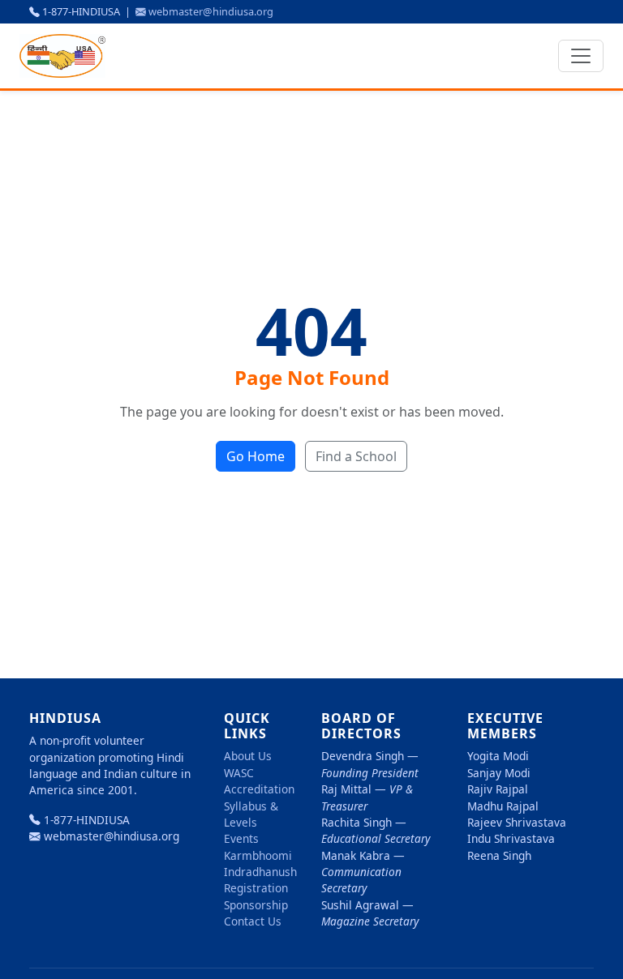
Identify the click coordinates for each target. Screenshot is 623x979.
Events (241, 838)
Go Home (255, 456)
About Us (248, 755)
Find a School (356, 456)
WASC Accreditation (259, 781)
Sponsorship (256, 905)
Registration (256, 888)
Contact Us (252, 921)
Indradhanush (260, 871)
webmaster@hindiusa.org (210, 11)
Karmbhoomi (258, 855)
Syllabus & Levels (251, 814)
